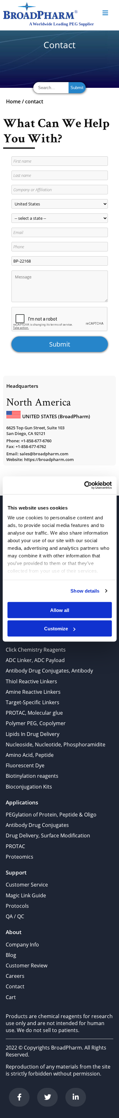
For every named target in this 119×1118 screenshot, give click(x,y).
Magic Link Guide (26, 895)
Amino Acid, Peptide (30, 754)
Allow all (59, 610)
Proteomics (19, 856)
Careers (15, 975)
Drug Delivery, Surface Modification (48, 835)
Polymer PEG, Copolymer (36, 723)
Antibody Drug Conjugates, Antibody (49, 670)
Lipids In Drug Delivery (32, 734)
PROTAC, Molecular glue (34, 712)
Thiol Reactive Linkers (31, 681)
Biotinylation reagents (32, 775)
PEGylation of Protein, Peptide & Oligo (51, 814)
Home (13, 101)
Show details (84, 591)
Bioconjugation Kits (29, 786)
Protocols (17, 905)
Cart (11, 997)
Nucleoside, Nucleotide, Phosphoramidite (55, 744)
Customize (56, 628)
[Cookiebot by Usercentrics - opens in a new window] (85, 485)
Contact (15, 986)
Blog (11, 955)
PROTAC (15, 846)
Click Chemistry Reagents (36, 649)
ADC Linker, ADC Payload (35, 660)
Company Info (22, 944)
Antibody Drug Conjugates (37, 825)
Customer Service (27, 884)
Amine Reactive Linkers (33, 691)
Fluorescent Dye (25, 765)
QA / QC (15, 916)
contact (34, 101)
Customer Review (26, 965)
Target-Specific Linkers (32, 702)
